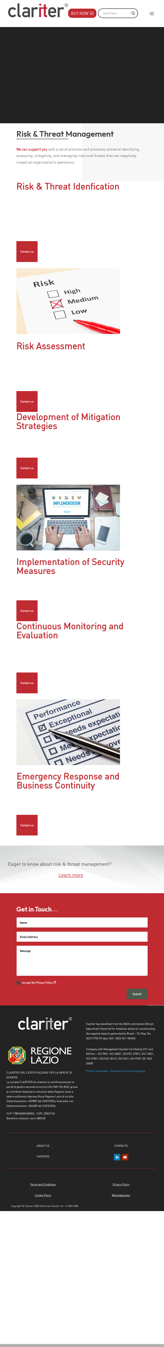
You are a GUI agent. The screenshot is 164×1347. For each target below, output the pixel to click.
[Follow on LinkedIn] (117, 1157)
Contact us (27, 251)
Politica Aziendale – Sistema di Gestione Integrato (115, 1071)
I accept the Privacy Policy (37, 982)
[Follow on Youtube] (125, 1157)
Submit (137, 994)
